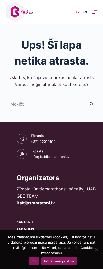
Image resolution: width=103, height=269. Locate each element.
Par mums (25, 229)
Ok (34, 261)
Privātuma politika (59, 261)
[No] (96, 249)
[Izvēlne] (94, 12)
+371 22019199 (43, 141)
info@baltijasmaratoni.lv (50, 156)
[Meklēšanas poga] (91, 104)
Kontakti (25, 222)
